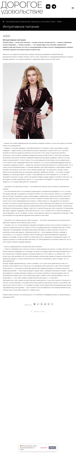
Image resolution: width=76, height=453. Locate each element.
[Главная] (3, 22)
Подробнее (43, 447)
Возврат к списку (39, 311)
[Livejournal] (38, 304)
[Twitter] (48, 304)
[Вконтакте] (41, 304)
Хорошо (52, 447)
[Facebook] (52, 304)
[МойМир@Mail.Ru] (34, 304)
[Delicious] (45, 304)
